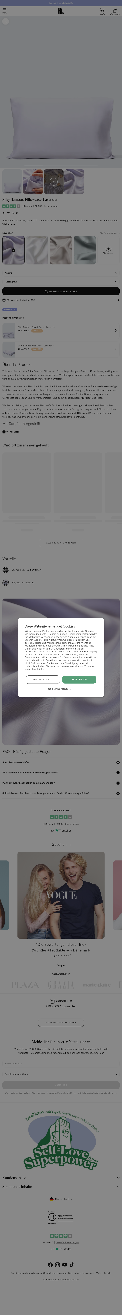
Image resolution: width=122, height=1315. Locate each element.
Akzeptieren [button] (79, 679)
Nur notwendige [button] (43, 679)
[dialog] (61, 657)
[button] (61, 689)
